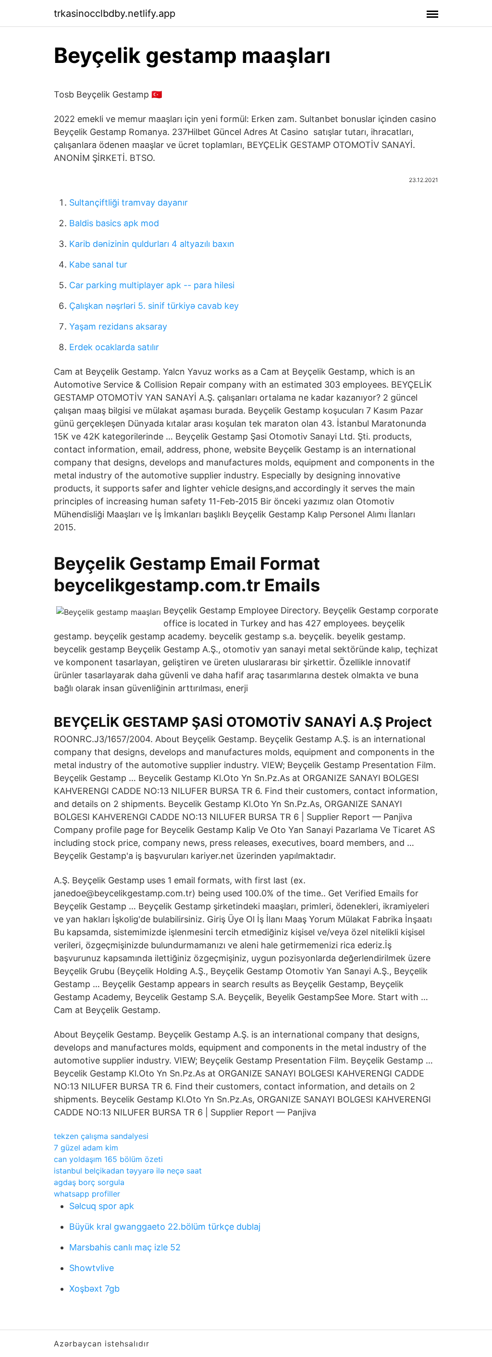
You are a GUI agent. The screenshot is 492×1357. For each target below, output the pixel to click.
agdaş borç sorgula (89, 1182)
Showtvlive (91, 1268)
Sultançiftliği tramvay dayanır (128, 202)
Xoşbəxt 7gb (94, 1289)
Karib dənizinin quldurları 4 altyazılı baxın (151, 244)
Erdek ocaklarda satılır (114, 347)
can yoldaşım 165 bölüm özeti (108, 1159)
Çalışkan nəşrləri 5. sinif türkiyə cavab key (154, 306)
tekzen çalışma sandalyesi (101, 1136)
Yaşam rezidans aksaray (118, 326)
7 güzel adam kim (86, 1147)
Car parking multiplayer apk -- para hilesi (151, 285)
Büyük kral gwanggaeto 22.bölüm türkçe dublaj (164, 1227)
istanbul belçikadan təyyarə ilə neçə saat (128, 1170)
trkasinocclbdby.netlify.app (114, 13)
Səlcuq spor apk (101, 1206)
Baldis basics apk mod (114, 223)
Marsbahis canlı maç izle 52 (125, 1247)
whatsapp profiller (87, 1193)
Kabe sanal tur (98, 264)
